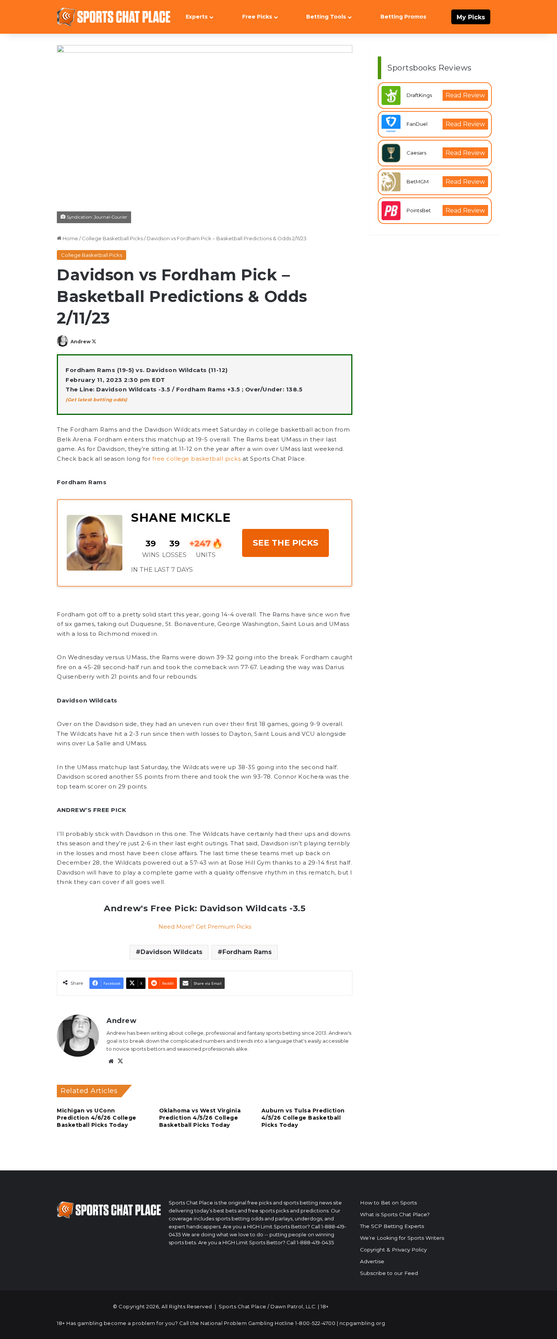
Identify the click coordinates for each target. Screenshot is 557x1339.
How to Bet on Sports (388, 1203)
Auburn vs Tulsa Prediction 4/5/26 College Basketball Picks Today (303, 1117)
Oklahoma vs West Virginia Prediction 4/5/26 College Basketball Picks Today (200, 1117)
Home (69, 238)
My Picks (471, 17)
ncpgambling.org (362, 1323)
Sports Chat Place (242, 1306)
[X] (120, 1061)
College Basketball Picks (112, 238)
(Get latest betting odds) (96, 399)
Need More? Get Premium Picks (204, 926)
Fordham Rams (247, 952)
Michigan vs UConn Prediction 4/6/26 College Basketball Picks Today (96, 1117)
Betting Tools (326, 16)
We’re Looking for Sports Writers (402, 1238)
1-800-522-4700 (315, 1323)
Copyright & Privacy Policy (393, 1250)
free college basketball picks (196, 458)
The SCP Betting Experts (392, 1226)
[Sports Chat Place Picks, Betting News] (114, 17)
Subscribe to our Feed (389, 1273)
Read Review (465, 95)
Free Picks (257, 16)
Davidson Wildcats (171, 952)
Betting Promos (403, 16)
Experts (197, 16)
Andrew (80, 341)
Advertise (372, 1261)
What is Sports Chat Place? (395, 1214)
